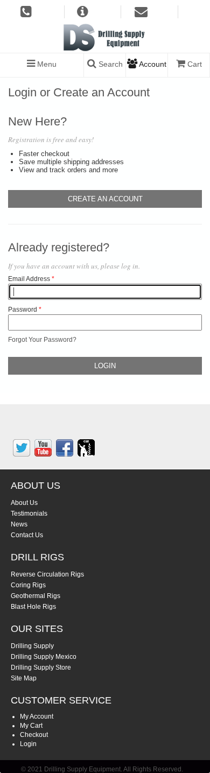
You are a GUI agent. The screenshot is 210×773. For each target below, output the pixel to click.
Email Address (29, 279)
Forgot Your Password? (42, 339)
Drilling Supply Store (41, 667)
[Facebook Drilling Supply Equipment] (64, 447)
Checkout (34, 735)
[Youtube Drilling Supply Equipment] (43, 447)
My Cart (31, 725)
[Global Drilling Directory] (86, 447)
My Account (36, 716)
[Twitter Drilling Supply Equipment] (21, 447)
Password (22, 309)
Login (28, 744)
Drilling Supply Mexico (43, 656)
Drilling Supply (32, 646)
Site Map (24, 678)
